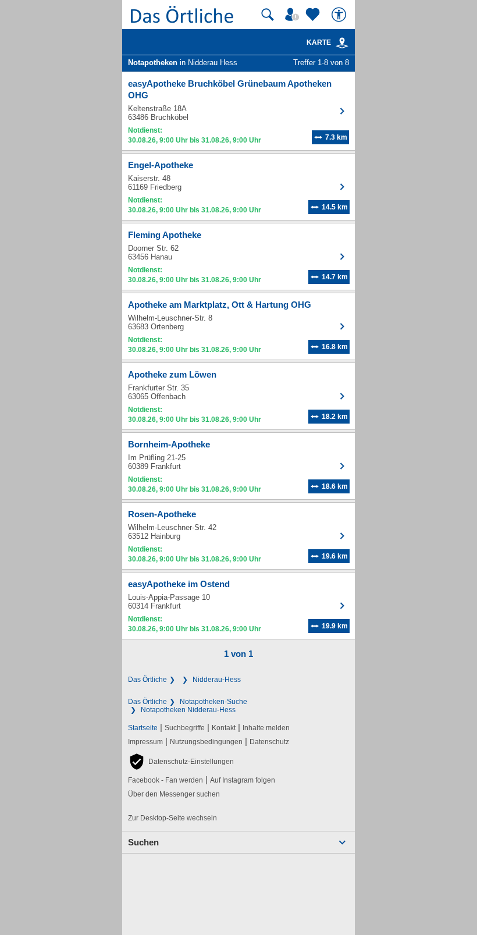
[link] (342, 43)
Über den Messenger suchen (174, 794)
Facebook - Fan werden (165, 780)
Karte (319, 42)
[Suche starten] (267, 14)
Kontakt (224, 728)
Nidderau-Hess (217, 680)
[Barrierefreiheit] (340, 14)
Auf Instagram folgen (242, 780)
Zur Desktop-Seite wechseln (172, 818)
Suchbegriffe (185, 728)
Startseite (143, 728)
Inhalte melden (266, 728)
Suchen (143, 842)
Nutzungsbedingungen (206, 742)
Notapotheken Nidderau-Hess (188, 710)
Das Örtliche (147, 680)
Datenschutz (269, 742)
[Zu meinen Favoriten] (314, 14)
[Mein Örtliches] (293, 14)
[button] (181, 761)
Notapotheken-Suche (213, 702)
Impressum (145, 742)
